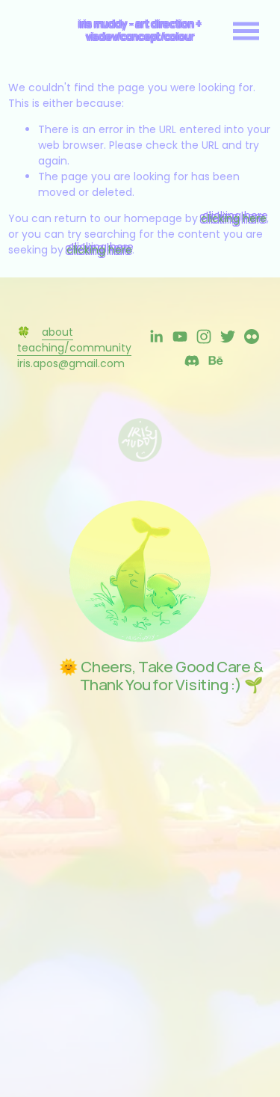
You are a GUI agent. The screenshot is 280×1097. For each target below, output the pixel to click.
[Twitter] (227, 336)
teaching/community (74, 347)
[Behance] (215, 360)
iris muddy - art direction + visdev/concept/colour (140, 29)
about (57, 332)
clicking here (234, 218)
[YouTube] (179, 336)
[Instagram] (203, 336)
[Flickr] (251, 336)
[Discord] (191, 360)
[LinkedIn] (156, 336)
